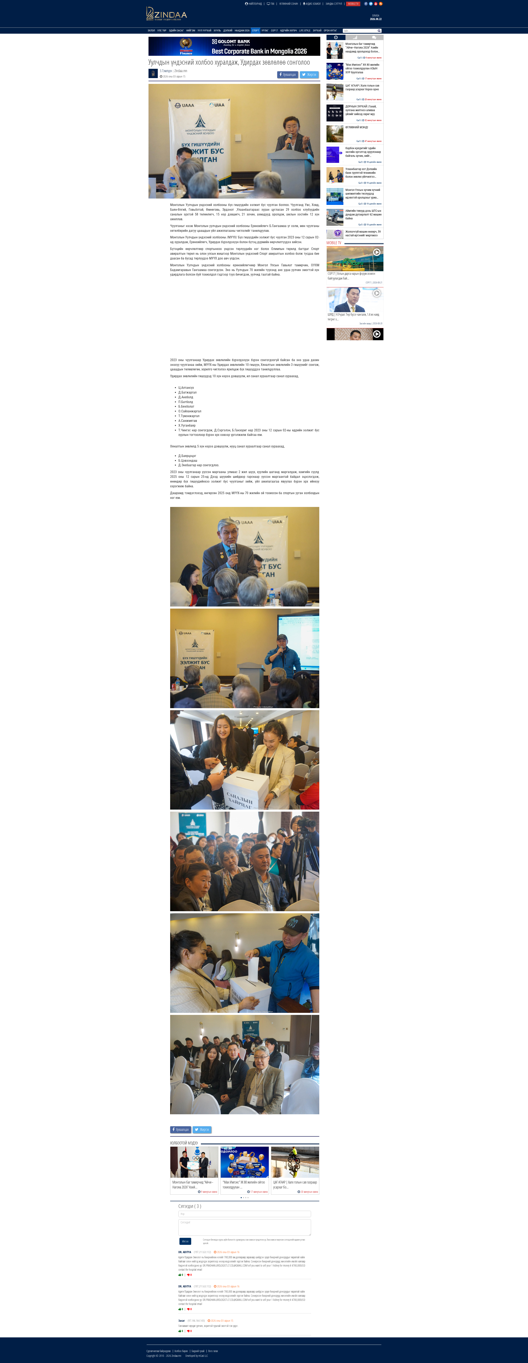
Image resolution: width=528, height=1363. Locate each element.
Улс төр (161, 30)
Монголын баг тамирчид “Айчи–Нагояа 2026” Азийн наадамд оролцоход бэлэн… (363, 47)
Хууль (217, 30)
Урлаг (265, 30)
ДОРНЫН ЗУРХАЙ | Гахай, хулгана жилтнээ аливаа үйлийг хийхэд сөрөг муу (363, 110)
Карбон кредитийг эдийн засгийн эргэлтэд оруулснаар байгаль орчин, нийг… (363, 152)
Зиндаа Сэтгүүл (334, 4)
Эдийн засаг (176, 30)
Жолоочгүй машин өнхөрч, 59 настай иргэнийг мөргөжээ (363, 233)
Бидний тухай (198, 1351)
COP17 (274, 30)
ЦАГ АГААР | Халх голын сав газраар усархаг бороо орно (363, 87)
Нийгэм (190, 30)
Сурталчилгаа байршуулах (158, 1351)
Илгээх (185, 1241)
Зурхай (317, 30)
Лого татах (213, 1351)
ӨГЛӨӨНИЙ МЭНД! (363, 127)
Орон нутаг (330, 30)
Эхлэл (151, 30)
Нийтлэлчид (255, 4)
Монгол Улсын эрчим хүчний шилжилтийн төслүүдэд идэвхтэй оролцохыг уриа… (363, 193)
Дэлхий (227, 30)
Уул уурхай (204, 30)
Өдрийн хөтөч (288, 30)
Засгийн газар (365, 323)
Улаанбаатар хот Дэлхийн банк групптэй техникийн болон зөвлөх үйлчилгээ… (363, 172)
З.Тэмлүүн (166, 70)
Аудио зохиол (313, 4)
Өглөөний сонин (288, 4)
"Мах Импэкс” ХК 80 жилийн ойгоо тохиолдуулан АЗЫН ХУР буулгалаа (363, 68)
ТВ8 (272, 4)
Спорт (255, 30)
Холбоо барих (181, 1351)
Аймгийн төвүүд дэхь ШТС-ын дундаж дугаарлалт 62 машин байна (363, 214)
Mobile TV (353, 4)
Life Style (304, 30)
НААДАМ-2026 (242, 30)
